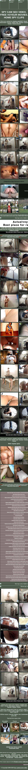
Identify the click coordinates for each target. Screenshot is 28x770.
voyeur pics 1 (10, 235)
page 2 (1, 215)
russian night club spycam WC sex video (19, 499)
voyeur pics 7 (18, 236)
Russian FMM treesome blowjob (18, 544)
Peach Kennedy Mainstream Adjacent (18, 579)
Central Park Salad (18, 515)
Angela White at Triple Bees (18, 536)
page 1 (25, 709)
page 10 (26, 215)
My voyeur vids (23, 756)
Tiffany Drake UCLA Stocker (18, 566)
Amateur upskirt (15, 754)
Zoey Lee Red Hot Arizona (19, 513)
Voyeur (10, 23)
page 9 (23, 215)
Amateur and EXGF (18, 21)
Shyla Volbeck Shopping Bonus (19, 541)
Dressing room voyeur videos (19, 572)
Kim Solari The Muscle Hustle (18, 525)
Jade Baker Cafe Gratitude (19, 510)
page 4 (7, 215)
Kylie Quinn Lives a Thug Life (19, 548)
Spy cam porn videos (11, 232)
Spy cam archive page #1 (22, 214)
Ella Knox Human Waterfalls (18, 574)
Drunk (25, 21)
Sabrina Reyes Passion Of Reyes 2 (18, 505)
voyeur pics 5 (6, 236)
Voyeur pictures (16, 23)
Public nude (15, 22)
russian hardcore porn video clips (18, 559)
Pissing (9, 22)
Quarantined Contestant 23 (18, 554)
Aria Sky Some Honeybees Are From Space (18, 580)
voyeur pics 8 (23, 236)
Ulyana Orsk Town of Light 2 (18, 533)
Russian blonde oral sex (19, 500)
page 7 (17, 215)
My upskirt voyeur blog (11, 756)
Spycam (21, 22)
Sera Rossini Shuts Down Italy (19, 494)
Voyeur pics (20, 232)
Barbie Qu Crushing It (18, 538)
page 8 (20, 215)
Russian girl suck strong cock (19, 569)
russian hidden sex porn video (19, 549)
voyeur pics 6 (12, 236)
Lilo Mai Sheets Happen (18, 567)
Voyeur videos (18, 757)
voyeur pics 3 (22, 235)
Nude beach (3, 22)
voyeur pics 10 (16, 486)
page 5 (10, 215)
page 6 (13, 215)
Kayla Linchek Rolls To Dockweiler (19, 495)
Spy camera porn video (20, 767)
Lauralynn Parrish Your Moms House (19, 520)
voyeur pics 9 (9, 486)
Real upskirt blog (5, 754)
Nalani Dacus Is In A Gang (19, 531)
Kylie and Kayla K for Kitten (18, 517)
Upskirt (26, 22)
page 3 (4, 215)
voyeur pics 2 (16, 235)
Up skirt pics (9, 757)
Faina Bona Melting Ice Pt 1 (18, 518)
